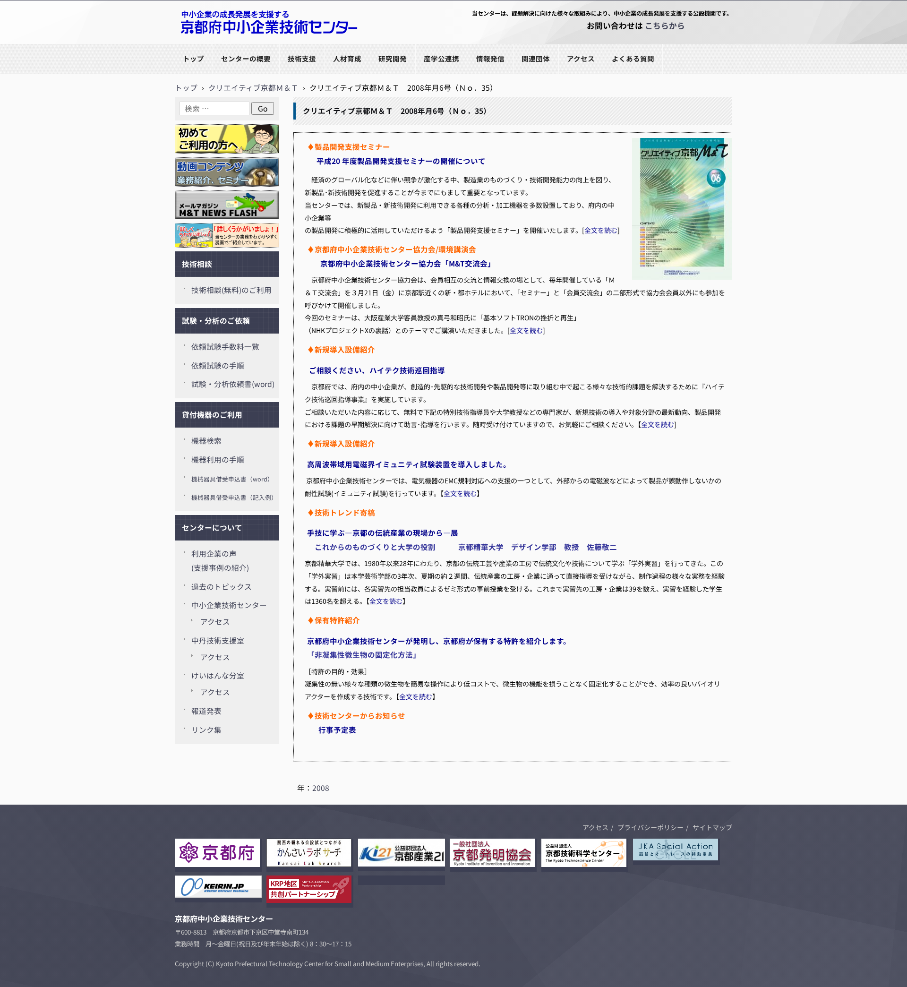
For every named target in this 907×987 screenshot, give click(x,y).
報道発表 (206, 710)
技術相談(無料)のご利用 (231, 289)
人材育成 (347, 58)
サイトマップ (712, 827)
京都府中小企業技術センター (224, 43)
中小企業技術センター (229, 605)
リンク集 (206, 729)
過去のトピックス (221, 586)
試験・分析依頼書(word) (232, 383)
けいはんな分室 (217, 675)
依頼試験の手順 (217, 365)
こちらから (665, 25)
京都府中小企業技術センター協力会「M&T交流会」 (405, 263)
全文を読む (600, 230)
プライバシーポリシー (650, 827)
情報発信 (490, 58)
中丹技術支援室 (217, 640)
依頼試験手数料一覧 (225, 346)
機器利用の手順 (217, 459)
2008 (320, 787)
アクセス (581, 58)
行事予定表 (337, 729)
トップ (193, 58)
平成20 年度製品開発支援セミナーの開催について (405, 160)
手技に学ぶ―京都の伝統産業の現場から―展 (382, 532)
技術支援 (302, 58)
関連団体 (536, 58)
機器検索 (206, 440)
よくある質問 (633, 58)
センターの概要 (246, 58)
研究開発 (392, 58)
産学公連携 (441, 58)
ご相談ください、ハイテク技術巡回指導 (377, 370)
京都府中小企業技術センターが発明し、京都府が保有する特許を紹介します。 (439, 640)
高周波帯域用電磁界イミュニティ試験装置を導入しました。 (409, 464)
